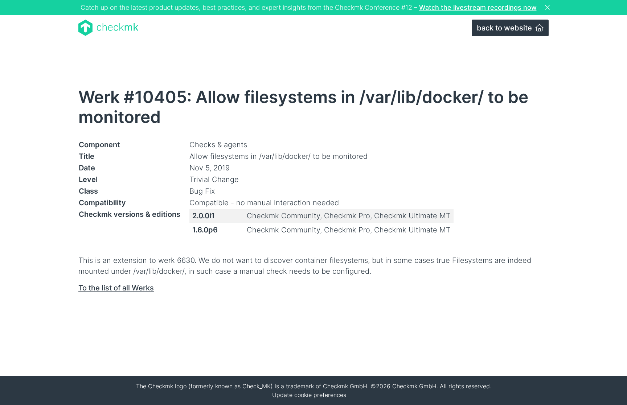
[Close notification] (548, 7)
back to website (505, 28)
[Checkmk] (108, 28)
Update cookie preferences (309, 394)
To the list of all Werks (116, 288)
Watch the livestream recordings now (478, 7)
